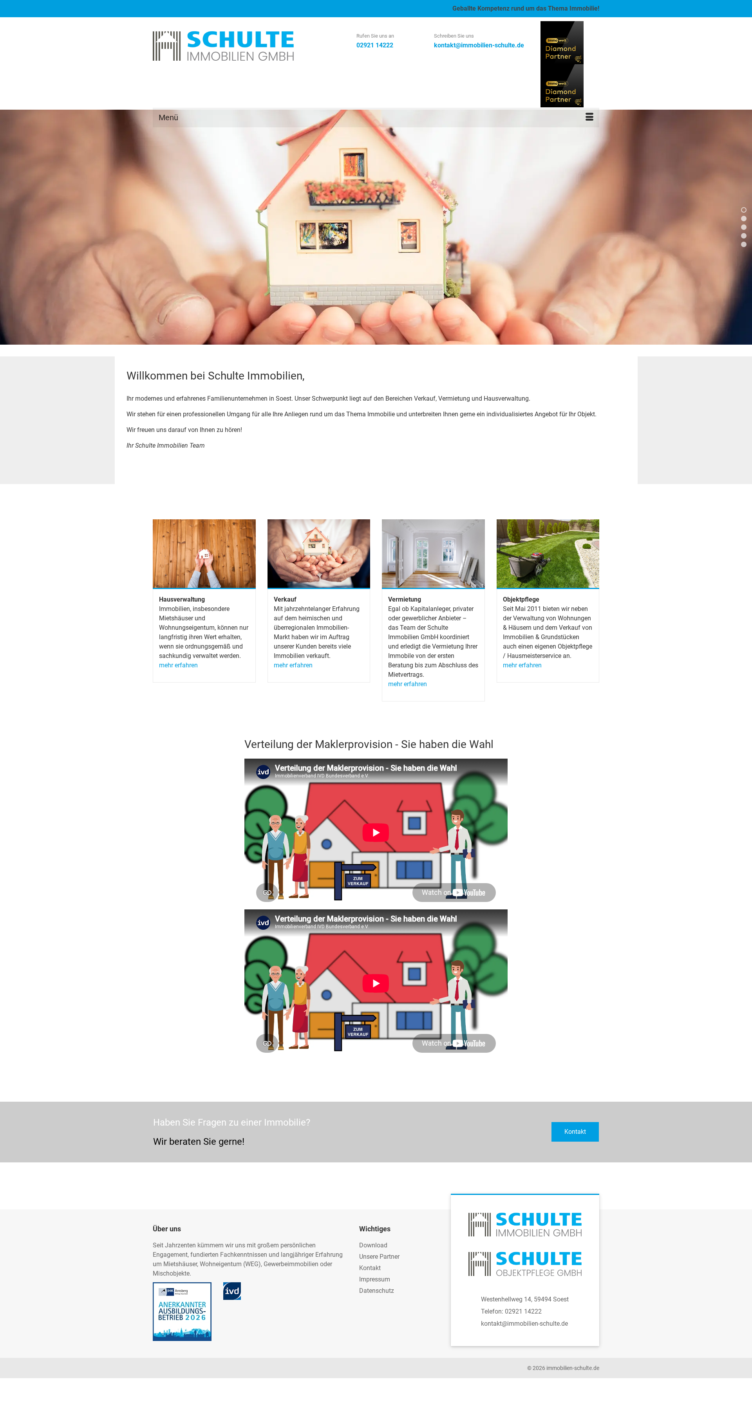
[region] (376, 227)
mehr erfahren (178, 665)
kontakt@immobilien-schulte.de (524, 1323)
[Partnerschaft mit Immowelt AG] (562, 42)
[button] (744, 210)
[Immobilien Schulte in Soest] (223, 46)
